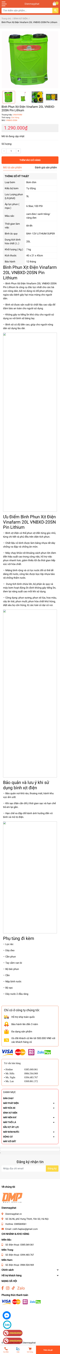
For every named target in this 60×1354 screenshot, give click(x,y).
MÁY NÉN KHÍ (9, 1117)
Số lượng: (7, 143)
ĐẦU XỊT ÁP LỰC (11, 1127)
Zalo (21, 1288)
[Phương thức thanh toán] (26, 1052)
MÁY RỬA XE (9, 1108)
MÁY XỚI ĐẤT (9, 1141)
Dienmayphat (30, 3)
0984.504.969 (27, 1265)
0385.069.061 (27, 1244)
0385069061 (20, 1224)
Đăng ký (52, 1168)
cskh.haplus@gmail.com (25, 1229)
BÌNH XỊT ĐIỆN (10, 1112)
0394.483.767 (27, 1254)
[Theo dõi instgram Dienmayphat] (7, 1288)
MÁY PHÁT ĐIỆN (11, 1103)
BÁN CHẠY (8, 1098)
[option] (30, 59)
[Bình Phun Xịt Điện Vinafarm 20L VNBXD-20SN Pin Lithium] (30, 59)
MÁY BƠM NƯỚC (11, 1132)
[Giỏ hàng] (54, 4)
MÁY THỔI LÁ (9, 1122)
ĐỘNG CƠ (8, 1136)
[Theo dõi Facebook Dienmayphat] (3, 1288)
